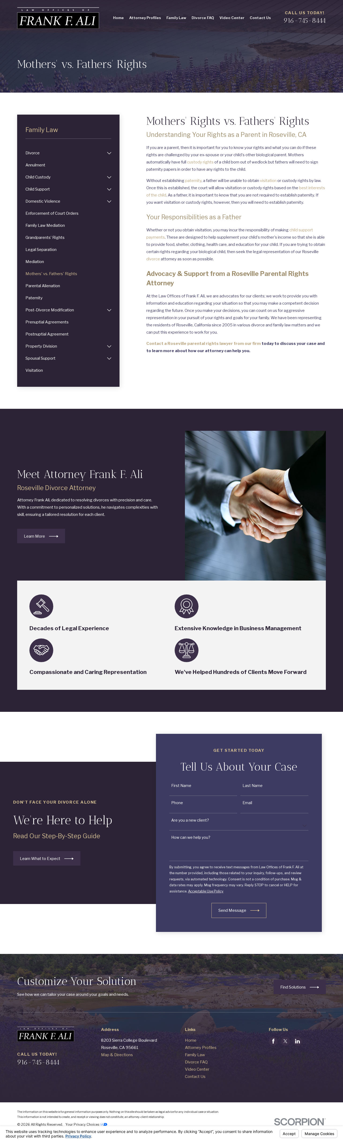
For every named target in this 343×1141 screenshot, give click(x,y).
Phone (177, 803)
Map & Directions (117, 1054)
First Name (181, 785)
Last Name (253, 785)
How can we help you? (190, 837)
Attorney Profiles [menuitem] (145, 18)
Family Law (195, 1054)
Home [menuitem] (118, 18)
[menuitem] (65, 153)
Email (247, 803)
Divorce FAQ (196, 1062)
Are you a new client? (190, 820)
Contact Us (195, 1076)
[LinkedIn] (297, 1041)
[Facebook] (273, 1041)
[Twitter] (285, 1041)
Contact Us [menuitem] (260, 18)
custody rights (200, 162)
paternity (193, 180)
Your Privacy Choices (82, 1124)
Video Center (197, 1069)
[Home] (58, 17)
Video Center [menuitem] (231, 18)
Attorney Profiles (201, 1047)
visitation (268, 180)
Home (190, 1040)
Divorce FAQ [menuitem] (203, 18)
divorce (153, 259)
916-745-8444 (305, 20)
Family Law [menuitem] (176, 18)
